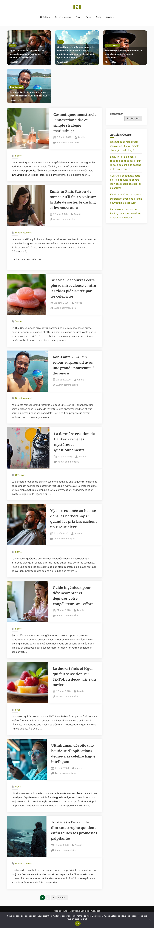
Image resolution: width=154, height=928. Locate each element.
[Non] (150, 920)
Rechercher (116, 113)
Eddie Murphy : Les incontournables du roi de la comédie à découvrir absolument (124, 54)
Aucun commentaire (68, 143)
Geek (88, 17)
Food (78, 17)
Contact (95, 910)
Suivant (62, 897)
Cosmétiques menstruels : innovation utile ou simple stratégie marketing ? (124, 145)
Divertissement (63, 17)
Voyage (110, 17)
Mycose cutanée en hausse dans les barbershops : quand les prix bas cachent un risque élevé (26, 54)
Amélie (81, 137)
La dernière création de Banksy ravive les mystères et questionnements (125, 213)
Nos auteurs (60, 910)
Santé (98, 17)
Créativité (45, 17)
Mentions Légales (79, 910)
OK (77, 923)
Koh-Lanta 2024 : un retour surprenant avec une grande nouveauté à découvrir (28, 94)
